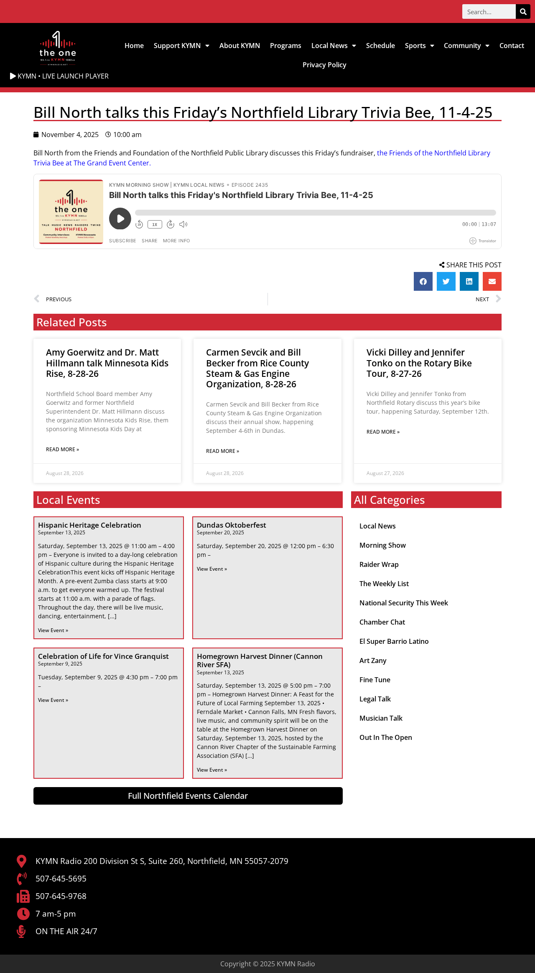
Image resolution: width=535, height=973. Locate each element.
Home (134, 45)
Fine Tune (374, 679)
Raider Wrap (379, 564)
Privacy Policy (324, 64)
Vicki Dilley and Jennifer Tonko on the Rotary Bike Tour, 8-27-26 (419, 362)
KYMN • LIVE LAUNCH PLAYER (62, 76)
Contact (511, 45)
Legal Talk (375, 699)
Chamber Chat (382, 622)
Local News (329, 45)
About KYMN (239, 45)
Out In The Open (385, 737)
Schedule (380, 45)
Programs (285, 45)
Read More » (62, 449)
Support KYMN (177, 45)
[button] (423, 281)
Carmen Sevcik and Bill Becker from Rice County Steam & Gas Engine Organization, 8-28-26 (257, 368)
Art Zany (373, 660)
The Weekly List (384, 583)
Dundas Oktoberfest (231, 525)
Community (462, 45)
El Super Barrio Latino (394, 641)
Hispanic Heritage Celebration (89, 525)
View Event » (53, 630)
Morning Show (382, 545)
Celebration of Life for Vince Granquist (103, 656)
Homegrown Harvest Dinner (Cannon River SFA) (260, 660)
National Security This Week (403, 602)
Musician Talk (381, 718)
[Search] (523, 11)
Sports (415, 45)
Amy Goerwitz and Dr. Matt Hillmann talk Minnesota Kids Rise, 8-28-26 (107, 362)
